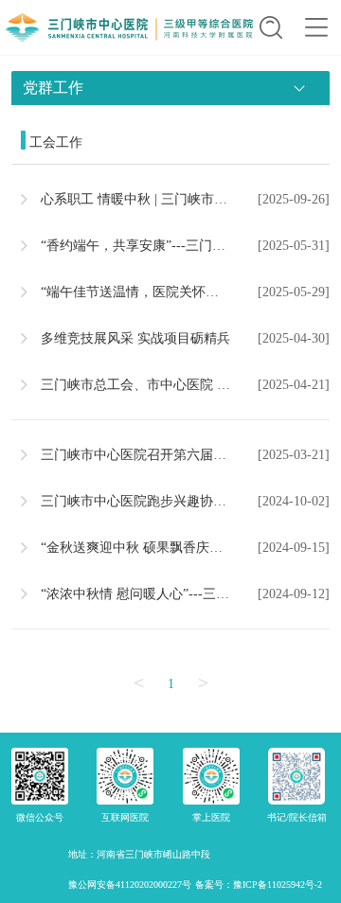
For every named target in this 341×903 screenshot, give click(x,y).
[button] (271, 27)
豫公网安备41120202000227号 (129, 884)
